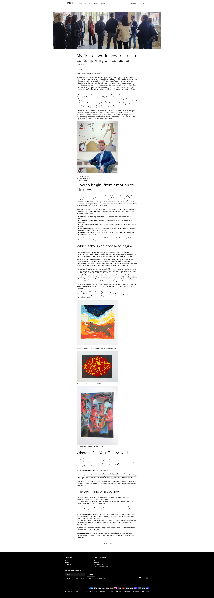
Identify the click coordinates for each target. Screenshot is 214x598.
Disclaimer (97, 561)
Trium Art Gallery (70, 561)
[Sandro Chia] (97, 445)
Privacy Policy (98, 564)
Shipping (97, 562)
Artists (67, 562)
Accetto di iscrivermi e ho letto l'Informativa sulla (86, 578)
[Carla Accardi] (97, 382)
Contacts (68, 564)
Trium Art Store (76, 592)
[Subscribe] (91, 575)
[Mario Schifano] (97, 345)
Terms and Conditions (101, 566)
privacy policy (101, 578)
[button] (140, 3)
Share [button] (80, 69)
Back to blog (108, 543)
